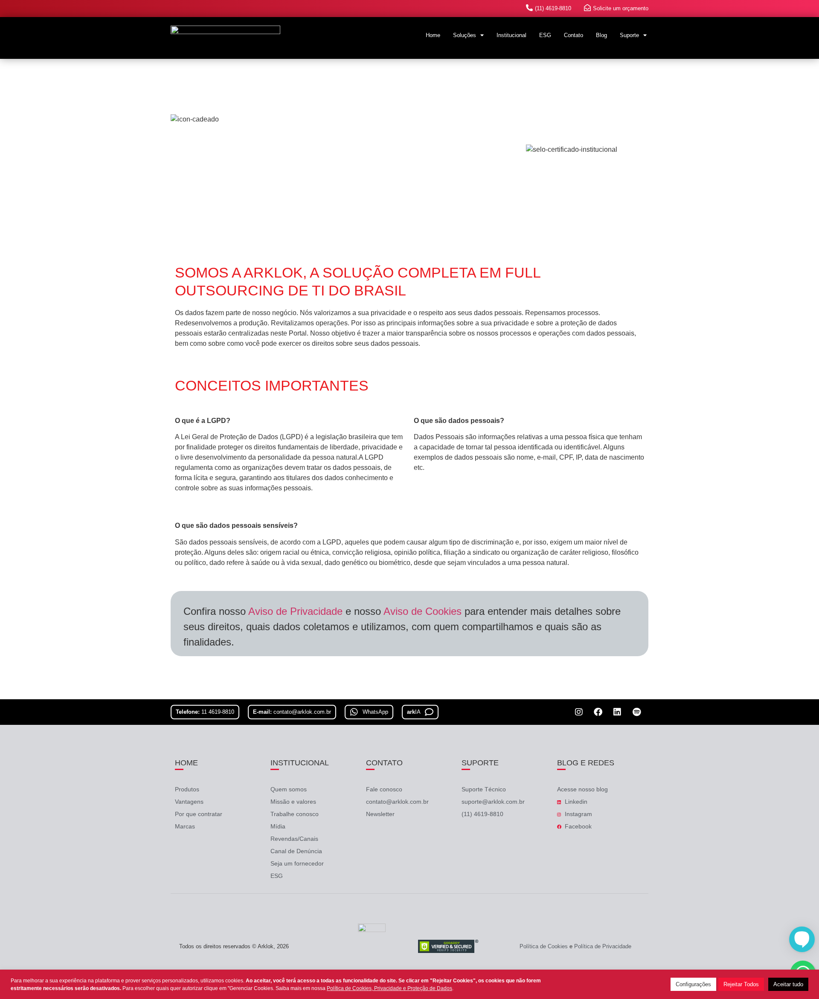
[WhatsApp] (352, 711)
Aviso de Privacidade (295, 611)
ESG (545, 35)
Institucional (511, 35)
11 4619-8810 (217, 712)
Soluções (464, 35)
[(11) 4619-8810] (529, 7)
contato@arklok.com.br (302, 712)
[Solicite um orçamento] (587, 7)
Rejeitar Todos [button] (741, 984)
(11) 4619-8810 (553, 8)
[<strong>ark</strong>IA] (431, 711)
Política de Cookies (544, 946)
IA (414, 712)
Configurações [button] (693, 984)
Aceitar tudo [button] (788, 984)
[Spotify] (636, 712)
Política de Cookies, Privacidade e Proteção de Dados (389, 988)
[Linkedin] (617, 712)
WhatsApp (375, 712)
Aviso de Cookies (422, 611)
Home (433, 35)
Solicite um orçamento (620, 8)
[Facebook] (598, 712)
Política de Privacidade (602, 946)
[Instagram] (578, 712)
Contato (573, 35)
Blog (601, 35)
